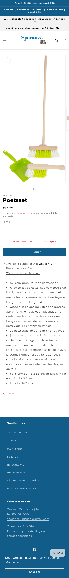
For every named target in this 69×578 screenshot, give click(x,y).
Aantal (7, 221)
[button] (4, 40)
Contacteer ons (17, 432)
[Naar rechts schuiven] (42, 189)
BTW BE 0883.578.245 (21, 488)
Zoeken (12, 440)
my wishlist (14, 448)
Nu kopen (34, 251)
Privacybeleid (16, 472)
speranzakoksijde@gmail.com (28, 519)
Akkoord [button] (34, 571)
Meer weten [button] (13, 562)
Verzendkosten (24, 213)
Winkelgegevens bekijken (23, 273)
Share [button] (10, 393)
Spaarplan (13, 456)
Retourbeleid (15, 464)
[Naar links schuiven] (27, 189)
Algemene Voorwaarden (23, 480)
